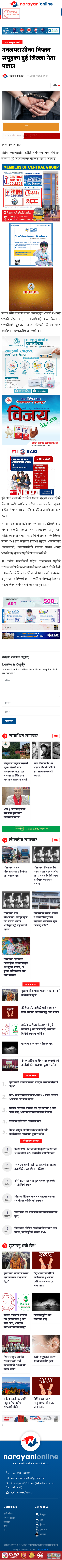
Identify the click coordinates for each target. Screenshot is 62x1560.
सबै (55, 736)
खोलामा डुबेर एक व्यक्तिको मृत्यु (37, 1043)
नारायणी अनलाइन (16, 76)
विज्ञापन (7, 1522)
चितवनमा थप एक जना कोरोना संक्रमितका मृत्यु (35, 1214)
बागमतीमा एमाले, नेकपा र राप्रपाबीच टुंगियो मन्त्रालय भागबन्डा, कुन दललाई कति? (46, 919)
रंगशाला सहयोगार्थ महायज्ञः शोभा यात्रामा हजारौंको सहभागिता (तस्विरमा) (35, 1167)
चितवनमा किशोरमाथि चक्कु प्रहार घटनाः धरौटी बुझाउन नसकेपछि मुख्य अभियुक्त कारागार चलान (46, 875)
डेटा (5, 1530)
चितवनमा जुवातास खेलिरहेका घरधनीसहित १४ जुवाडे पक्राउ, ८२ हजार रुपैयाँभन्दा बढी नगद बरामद (16, 967)
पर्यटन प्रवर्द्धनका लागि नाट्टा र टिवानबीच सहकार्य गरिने (15, 1403)
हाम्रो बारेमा (8, 1514)
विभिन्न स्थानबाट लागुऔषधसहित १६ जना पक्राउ (44, 1403)
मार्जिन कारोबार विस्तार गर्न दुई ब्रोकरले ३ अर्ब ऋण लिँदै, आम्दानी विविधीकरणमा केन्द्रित (38, 1029)
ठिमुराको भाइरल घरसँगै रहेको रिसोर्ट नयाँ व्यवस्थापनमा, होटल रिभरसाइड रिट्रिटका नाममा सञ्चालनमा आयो (16, 771)
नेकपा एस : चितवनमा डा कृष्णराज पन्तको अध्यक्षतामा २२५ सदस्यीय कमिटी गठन (35, 1151)
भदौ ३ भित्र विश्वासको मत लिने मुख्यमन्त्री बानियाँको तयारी (14, 813)
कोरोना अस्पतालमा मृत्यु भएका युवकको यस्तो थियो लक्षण (34, 1182)
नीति (5, 1526)
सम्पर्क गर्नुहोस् (9, 1518)
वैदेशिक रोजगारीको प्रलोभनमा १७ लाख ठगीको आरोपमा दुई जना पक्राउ (40, 1010)
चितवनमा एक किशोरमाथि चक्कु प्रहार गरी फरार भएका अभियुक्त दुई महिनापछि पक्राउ (16, 921)
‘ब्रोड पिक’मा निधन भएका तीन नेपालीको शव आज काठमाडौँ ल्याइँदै (44, 769)
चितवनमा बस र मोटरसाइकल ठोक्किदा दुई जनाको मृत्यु (15, 871)
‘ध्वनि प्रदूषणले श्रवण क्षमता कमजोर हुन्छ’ (45, 1359)
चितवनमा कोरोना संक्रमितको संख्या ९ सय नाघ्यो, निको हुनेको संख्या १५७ (35, 1230)
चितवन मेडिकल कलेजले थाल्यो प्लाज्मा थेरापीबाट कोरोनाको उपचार (34, 1198)
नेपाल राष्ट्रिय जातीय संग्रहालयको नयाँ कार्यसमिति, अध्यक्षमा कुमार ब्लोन (40, 1063)
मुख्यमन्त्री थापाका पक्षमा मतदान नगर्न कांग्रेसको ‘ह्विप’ (40, 993)
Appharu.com (43, 1549)
